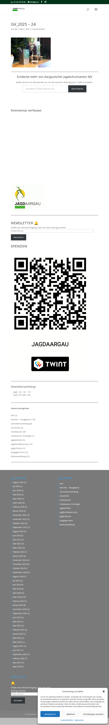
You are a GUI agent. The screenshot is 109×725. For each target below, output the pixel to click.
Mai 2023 (17, 621)
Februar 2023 (18, 629)
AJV (16, 29)
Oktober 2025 (19, 523)
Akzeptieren (50, 714)
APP (12, 415)
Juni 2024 (17, 584)
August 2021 (18, 646)
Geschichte (15, 427)
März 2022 (17, 642)
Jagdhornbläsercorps (20, 444)
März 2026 (17, 503)
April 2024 (17, 593)
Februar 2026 (18, 507)
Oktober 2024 (19, 568)
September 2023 (20, 613)
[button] (103, 691)
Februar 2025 (18, 552)
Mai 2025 (17, 539)
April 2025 (17, 543)
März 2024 (17, 597)
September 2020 (20, 654)
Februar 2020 (18, 658)
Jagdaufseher (16, 440)
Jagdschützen (16, 448)
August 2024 (18, 576)
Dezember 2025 (20, 515)
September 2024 (20, 572)
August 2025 (18, 531)
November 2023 (20, 609)
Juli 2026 (16, 486)
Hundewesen (16, 431)
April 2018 (17, 666)
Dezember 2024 (20, 560)
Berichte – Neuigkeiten (20, 419)
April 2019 (17, 662)
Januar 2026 (18, 511)
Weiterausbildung (18, 456)
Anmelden (18, 700)
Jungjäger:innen (17, 452)
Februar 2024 (18, 601)
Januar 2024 (18, 605)
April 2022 (17, 638)
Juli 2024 (16, 580)
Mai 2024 (17, 588)
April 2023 (17, 625)
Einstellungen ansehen (93, 714)
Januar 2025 (18, 556)
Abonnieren (77, 88)
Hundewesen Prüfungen (21, 436)
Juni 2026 (17, 490)
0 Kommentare (38, 29)
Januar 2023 (18, 634)
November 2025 (20, 519)
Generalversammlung (20, 423)
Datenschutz (79, 720)
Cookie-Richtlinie (66, 720)
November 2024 (20, 564)
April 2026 (17, 498)
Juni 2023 (17, 617)
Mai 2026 (17, 494)
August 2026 (18, 482)
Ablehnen (71, 714)
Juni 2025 (17, 535)
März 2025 (17, 547)
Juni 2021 (17, 650)
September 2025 (20, 527)
